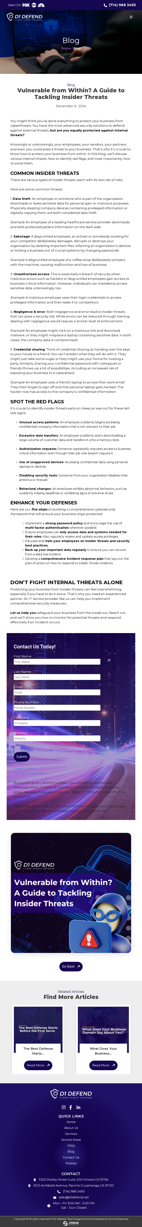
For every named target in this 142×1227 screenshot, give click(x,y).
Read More (35, 1065)
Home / (67, 48)
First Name (22, 656)
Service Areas (71, 1139)
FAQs (71, 1145)
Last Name (22, 672)
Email (18, 687)
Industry (20, 733)
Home (71, 1122)
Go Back (68, 966)
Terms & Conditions (29, 773)
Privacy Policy (24, 768)
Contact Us (71, 1157)
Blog (71, 1151)
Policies (71, 1163)
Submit (21, 756)
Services (71, 1134)
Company (21, 718)
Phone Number (26, 702)
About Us (71, 1128)
